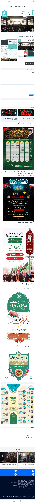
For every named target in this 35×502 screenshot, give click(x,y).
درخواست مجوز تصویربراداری (13, 480)
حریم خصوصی (15, 485)
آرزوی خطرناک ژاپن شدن (13, 118)
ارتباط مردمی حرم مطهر (14, 482)
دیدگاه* (33, 76)
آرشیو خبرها (15, 483)
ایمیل (33, 85)
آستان (33, 68)
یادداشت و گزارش (31, 107)
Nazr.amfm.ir (22, 226)
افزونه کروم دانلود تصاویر (13, 486)
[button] (18, 120)
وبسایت (33, 89)
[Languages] (3, 1)
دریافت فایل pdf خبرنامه (29, 63)
